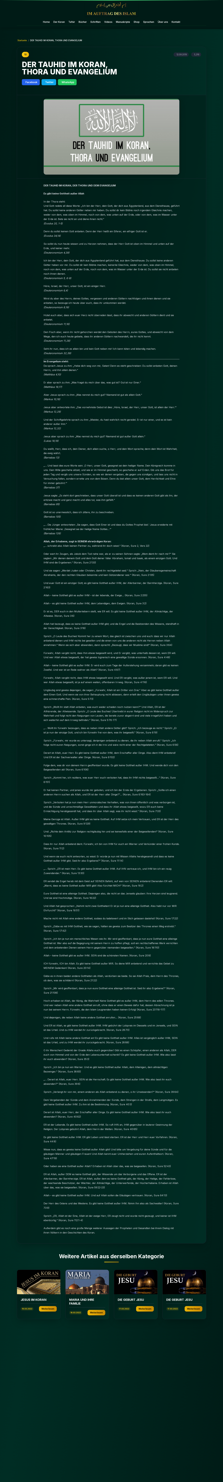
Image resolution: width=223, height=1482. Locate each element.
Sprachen (148, 21)
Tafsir (71, 21)
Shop (137, 21)
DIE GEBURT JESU (131, 1300)
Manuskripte (123, 21)
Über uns (163, 21)
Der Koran (59, 21)
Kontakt (176, 21)
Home (46, 21)
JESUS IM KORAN (33, 1300)
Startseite (22, 40)
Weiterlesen (47, 1308)
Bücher (83, 21)
